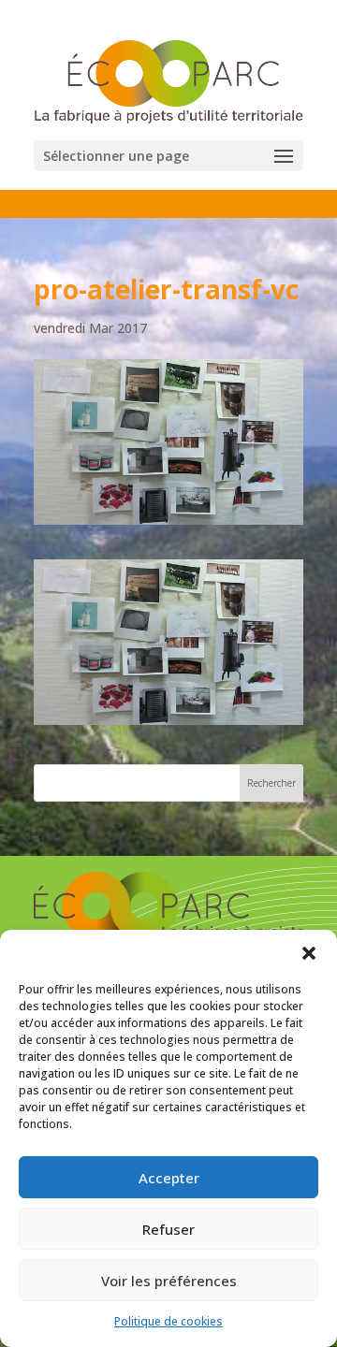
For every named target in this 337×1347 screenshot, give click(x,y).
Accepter (169, 1177)
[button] (309, 953)
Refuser (168, 1229)
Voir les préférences (169, 1280)
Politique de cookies (168, 1321)
